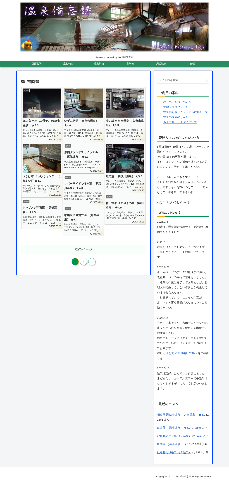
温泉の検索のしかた (175, 117)
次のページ (83, 249)
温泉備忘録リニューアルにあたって (185, 112)
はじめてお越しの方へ (177, 102)
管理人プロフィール (175, 107)
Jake (198, 427)
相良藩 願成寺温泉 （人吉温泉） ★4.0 (181, 414)
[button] (206, 80)
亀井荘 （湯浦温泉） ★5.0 (174, 427)
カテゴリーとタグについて (180, 122)
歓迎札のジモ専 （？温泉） (174, 436)
